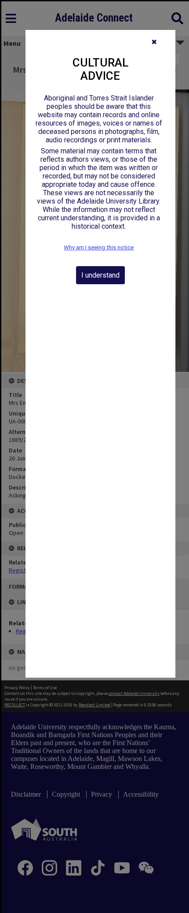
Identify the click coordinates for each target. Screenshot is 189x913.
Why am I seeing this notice (99, 247)
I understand (100, 275)
